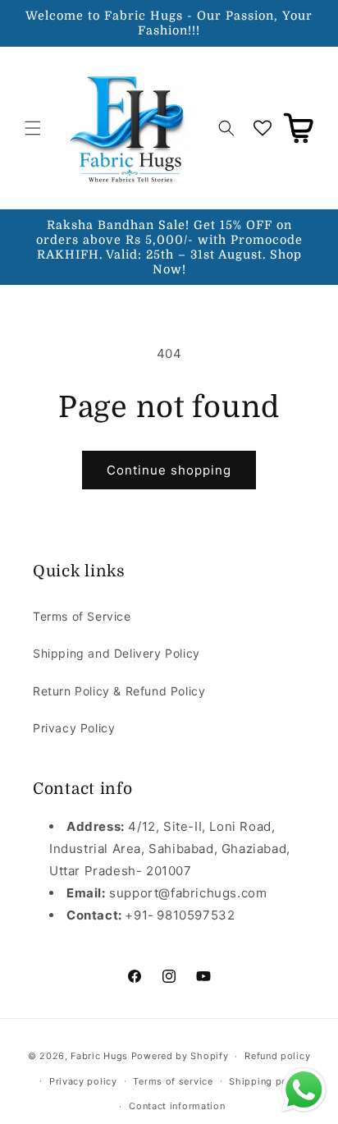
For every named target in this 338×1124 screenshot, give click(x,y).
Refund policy (277, 1056)
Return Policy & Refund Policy (119, 691)
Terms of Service (82, 616)
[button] (33, 128)
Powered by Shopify (180, 1056)
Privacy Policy (74, 728)
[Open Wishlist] (262, 128)
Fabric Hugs (99, 1056)
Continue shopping (169, 470)
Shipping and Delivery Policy (116, 653)
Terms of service (172, 1081)
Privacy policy (83, 1081)
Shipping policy (267, 1081)
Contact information (177, 1106)
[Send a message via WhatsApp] (304, 1090)
